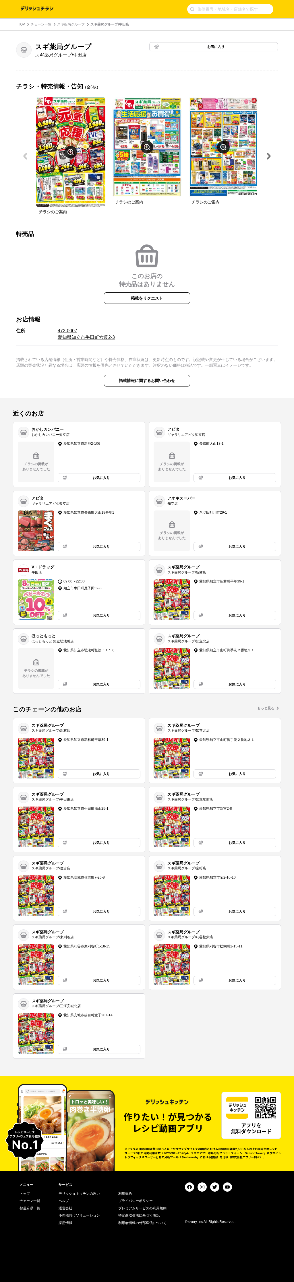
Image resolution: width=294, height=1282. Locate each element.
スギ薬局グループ (71, 24)
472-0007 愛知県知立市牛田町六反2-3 (86, 333)
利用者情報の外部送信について (142, 1223)
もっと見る (265, 708)
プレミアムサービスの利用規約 (142, 1208)
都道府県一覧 (30, 1208)
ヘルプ (64, 1201)
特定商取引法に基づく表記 (139, 1215)
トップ (25, 1194)
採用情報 (65, 1223)
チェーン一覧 (41, 24)
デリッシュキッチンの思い (79, 1194)
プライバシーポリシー (135, 1201)
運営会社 (65, 1208)
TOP (21, 24)
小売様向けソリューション (79, 1215)
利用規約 (125, 1194)
